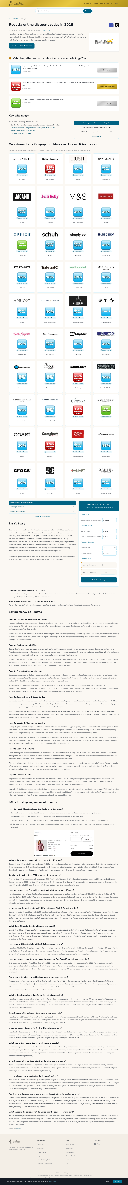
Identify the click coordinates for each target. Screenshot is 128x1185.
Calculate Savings (99, 580)
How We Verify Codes (44, 1160)
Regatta (18, 1128)
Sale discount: (85, 548)
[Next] (117, 42)
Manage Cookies (71, 1156)
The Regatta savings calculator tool (23, 130)
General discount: (86, 553)
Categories (40, 1148)
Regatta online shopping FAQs (21, 133)
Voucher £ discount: (89, 572)
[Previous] (91, 42)
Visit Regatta (96, 136)
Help (116, 3)
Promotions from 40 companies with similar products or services (33, 128)
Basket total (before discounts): (91, 520)
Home (10, 19)
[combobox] (61, 10)
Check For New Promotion (22, 46)
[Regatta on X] (116, 25)
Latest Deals (41, 1144)
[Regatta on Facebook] (111, 25)
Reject (108, 1181)
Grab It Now (107, 70)
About (68, 1164)
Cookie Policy (70, 1152)
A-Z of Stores (41, 1152)
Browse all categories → (42, 516)
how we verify (46, 30)
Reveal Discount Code (107, 87)
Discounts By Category (90, 3)
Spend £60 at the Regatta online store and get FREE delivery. (43, 99)
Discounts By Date (106, 3)
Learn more (52, 1181)
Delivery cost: (85, 531)
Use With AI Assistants (44, 1164)
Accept (117, 1181)
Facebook (100, 1144)
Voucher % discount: (89, 565)
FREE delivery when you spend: (91, 537)
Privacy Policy (70, 1148)
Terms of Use (70, 1144)
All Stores (17, 19)
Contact (68, 1160)
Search (87, 11)
